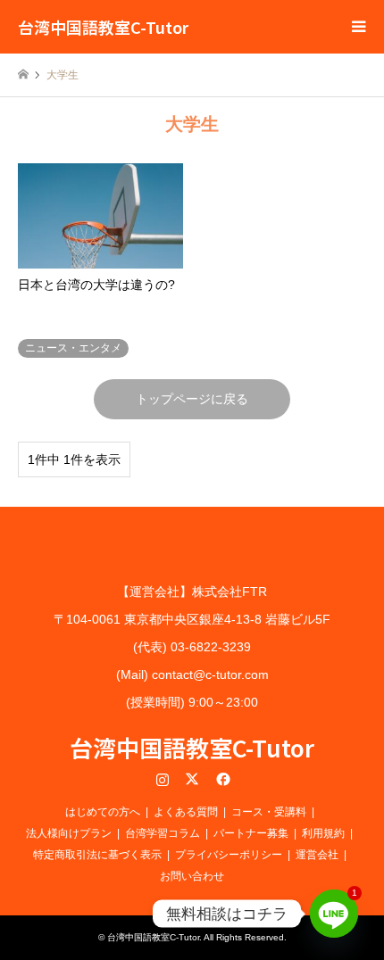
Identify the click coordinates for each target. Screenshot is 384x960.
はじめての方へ (102, 812)
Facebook (221, 779)
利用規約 (323, 833)
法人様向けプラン (69, 833)
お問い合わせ (192, 876)
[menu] (357, 27)
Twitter (192, 779)
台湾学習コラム (162, 833)
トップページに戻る (192, 399)
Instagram (162, 779)
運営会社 (317, 854)
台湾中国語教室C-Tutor (192, 747)
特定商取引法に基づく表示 (97, 854)
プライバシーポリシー (228, 854)
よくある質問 (186, 812)
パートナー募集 (250, 833)
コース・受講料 (268, 812)
